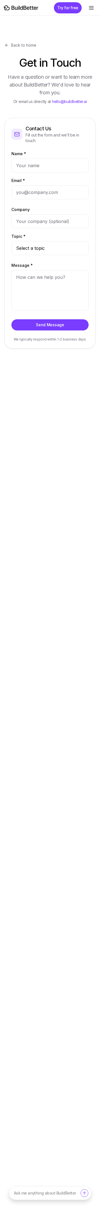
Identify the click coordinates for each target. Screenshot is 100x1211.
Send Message (50, 324)
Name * (18, 153)
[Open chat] (84, 1193)
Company (20, 209)
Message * (22, 265)
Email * (18, 180)
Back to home (23, 45)
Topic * (18, 236)
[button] (50, 1193)
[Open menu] (91, 8)
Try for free (67, 7)
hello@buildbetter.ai (69, 101)
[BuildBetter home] (21, 8)
